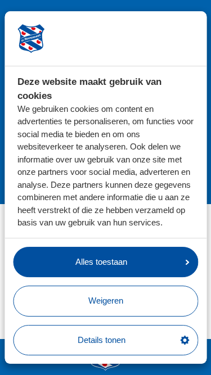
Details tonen (101, 340)
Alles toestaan (101, 261)
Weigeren (105, 300)
